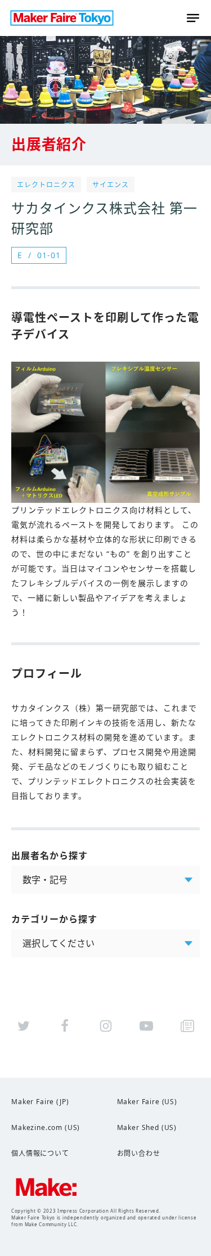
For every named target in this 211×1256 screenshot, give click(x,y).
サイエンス (110, 185)
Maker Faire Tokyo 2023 (62, 18)
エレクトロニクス (46, 185)
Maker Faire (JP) (40, 1101)
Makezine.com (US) (45, 1127)
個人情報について (40, 1153)
